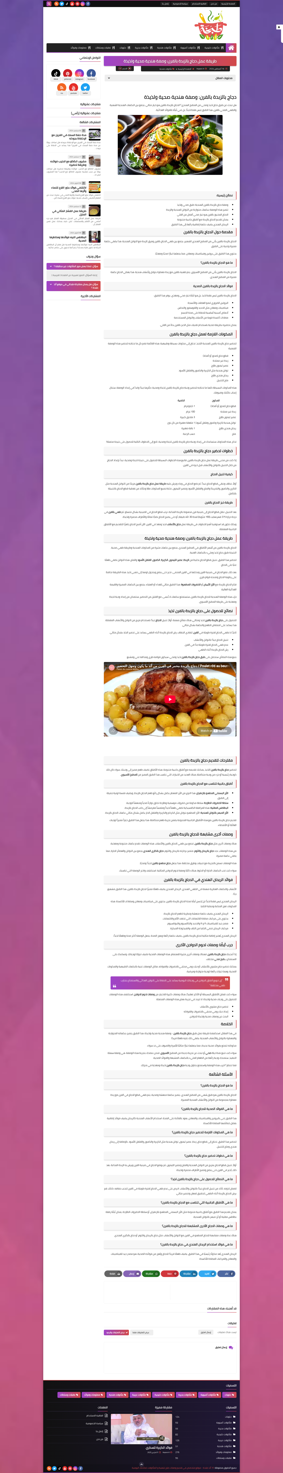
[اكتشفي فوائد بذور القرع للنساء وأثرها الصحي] (95, 187)
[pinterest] (77, 3)
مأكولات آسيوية (188, 48)
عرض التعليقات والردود (115, 1332)
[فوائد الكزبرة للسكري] (141, 1429)
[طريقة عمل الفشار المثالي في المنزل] (95, 210)
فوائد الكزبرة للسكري (159, 1447)
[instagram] (82, 3)
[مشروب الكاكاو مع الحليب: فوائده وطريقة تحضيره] (95, 161)
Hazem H (166, 1452)
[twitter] (61, 3)
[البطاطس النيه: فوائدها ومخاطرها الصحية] (95, 237)
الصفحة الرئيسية (228, 4)
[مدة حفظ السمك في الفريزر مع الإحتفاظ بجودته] (95, 134)
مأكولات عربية (139, 1395)
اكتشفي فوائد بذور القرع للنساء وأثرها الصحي (68, 189)
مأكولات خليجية (212, 48)
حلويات (123, 48)
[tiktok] (67, 3)
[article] (138, 1292)
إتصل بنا (165, 4)
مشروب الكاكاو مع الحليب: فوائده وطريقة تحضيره (68, 163)
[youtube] (72, 3)
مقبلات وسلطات (103, 48)
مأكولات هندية (164, 48)
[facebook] (88, 3)
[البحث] (49, 3)
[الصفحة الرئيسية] (231, 47)
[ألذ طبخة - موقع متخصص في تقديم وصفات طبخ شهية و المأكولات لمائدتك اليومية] (212, 25)
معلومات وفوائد (78, 48)
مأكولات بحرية (141, 48)
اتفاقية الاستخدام (199, 4)
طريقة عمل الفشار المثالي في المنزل (69, 212)
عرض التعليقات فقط (141, 1332)
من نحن (214, 4)
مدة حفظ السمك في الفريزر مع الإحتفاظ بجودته (69, 136)
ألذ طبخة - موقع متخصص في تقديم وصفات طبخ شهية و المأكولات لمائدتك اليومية (171, 1468)
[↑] (141, 1464)
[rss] (56, 3)
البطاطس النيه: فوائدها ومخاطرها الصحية (67, 239)
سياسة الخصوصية (180, 4)
